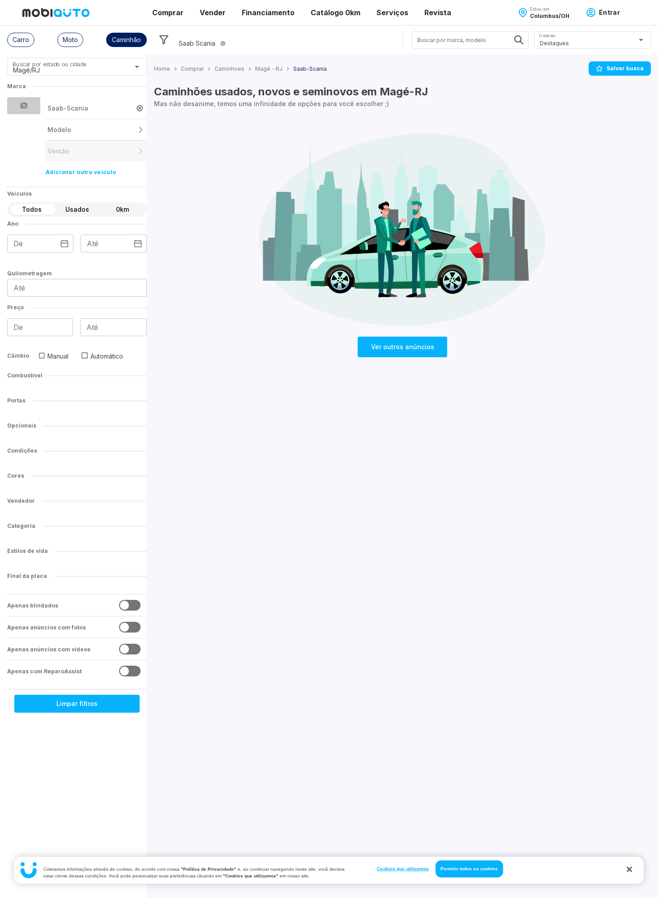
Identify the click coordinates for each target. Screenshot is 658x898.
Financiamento (268, 12)
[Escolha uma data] (64, 243)
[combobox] (66, 69)
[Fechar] (629, 869)
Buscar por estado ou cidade (49, 64)
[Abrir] (137, 66)
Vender (213, 12)
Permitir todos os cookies (469, 868)
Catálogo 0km (335, 12)
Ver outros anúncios (402, 347)
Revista (437, 12)
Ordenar (547, 35)
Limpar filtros (77, 703)
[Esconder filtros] (164, 40)
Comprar (168, 12)
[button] (20, 40)
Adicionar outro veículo (81, 172)
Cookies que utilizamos (403, 868)
